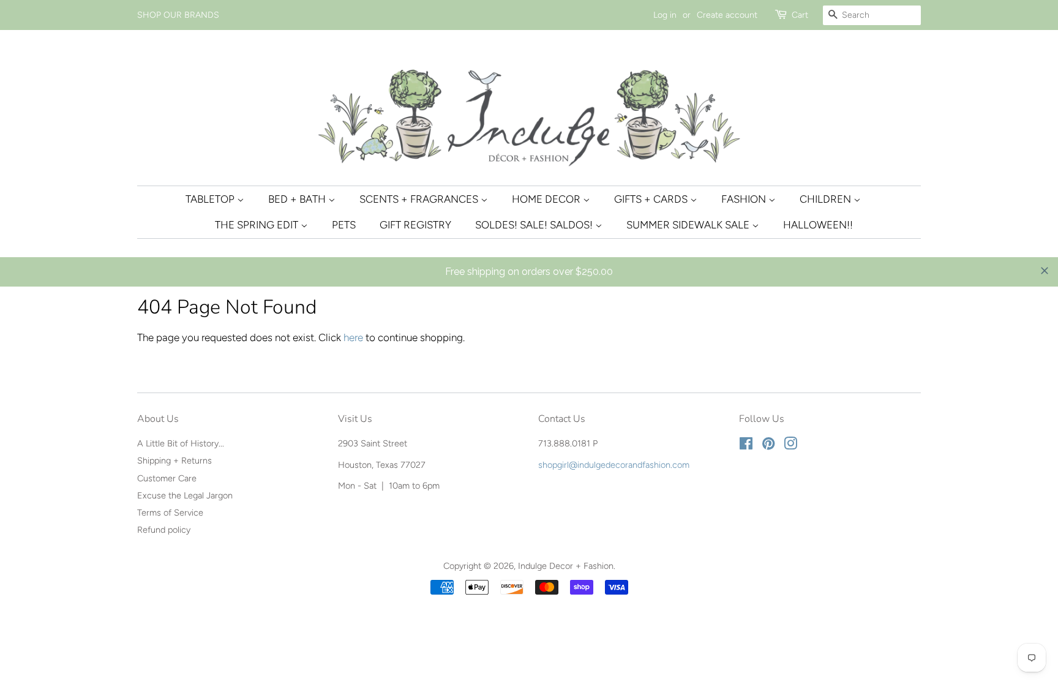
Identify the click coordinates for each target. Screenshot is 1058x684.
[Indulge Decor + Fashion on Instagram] (790, 445)
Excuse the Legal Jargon (185, 495)
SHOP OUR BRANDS (178, 15)
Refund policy (163, 529)
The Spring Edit (258, 225)
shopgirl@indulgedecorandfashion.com (613, 464)
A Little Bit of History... (180, 443)
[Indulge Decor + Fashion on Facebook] (746, 445)
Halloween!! (818, 225)
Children (827, 199)
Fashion (744, 199)
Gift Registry (415, 225)
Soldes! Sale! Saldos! (535, 225)
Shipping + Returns (174, 460)
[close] (1045, 271)
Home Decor (547, 199)
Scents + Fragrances (420, 199)
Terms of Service (170, 512)
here (353, 337)
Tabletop (211, 199)
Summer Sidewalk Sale (689, 225)
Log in (665, 15)
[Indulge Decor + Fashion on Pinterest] (768, 445)
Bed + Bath (298, 199)
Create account (727, 15)
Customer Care (167, 478)
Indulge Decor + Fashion (565, 565)
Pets (344, 225)
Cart (800, 15)
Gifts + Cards (652, 199)
